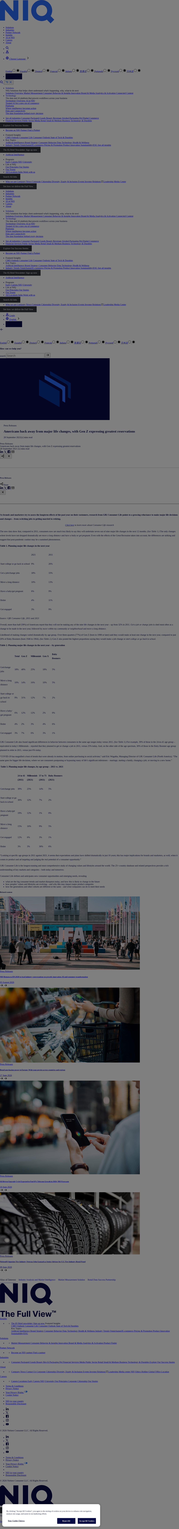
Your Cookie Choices (16, 1521)
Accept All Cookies (86, 1521)
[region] (51, 1515)
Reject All (66, 1521)
